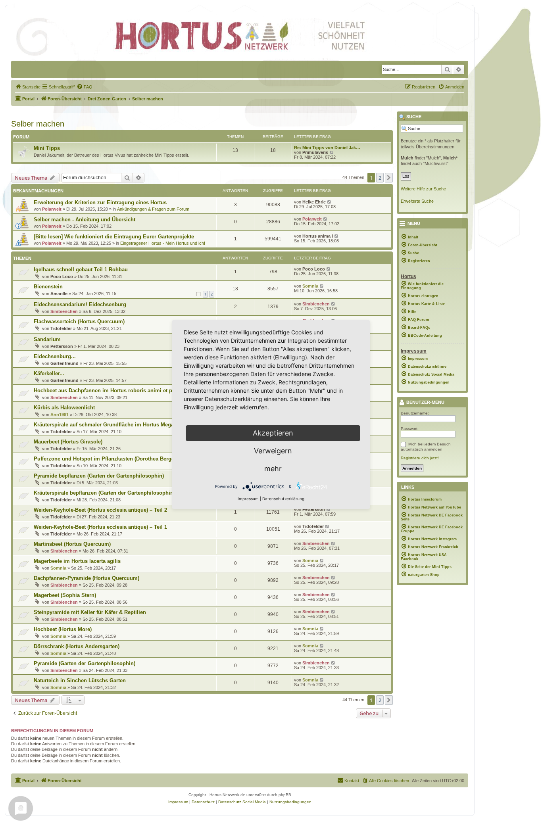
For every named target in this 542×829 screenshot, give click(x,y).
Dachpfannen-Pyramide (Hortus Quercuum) (86, 578)
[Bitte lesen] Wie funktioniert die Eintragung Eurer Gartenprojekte (114, 237)
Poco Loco (61, 276)
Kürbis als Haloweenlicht (64, 408)
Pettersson (61, 346)
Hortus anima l (317, 236)
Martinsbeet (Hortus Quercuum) (72, 544)
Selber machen (37, 123)
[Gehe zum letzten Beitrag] (329, 202)
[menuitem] (27, 87)
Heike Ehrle (314, 202)
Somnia (310, 286)
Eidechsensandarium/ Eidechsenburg (80, 304)
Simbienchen (64, 311)
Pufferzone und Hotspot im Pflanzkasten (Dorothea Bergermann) (113, 459)
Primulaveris (315, 152)
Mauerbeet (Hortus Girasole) (68, 442)
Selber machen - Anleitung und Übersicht (84, 220)
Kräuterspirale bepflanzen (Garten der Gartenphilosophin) (104, 493)
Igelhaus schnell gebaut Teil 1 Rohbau (81, 269)
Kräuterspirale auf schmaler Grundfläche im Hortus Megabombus (114, 425)
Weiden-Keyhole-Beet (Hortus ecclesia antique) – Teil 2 (100, 510)
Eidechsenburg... (55, 356)
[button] (389, 177)
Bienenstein (48, 287)
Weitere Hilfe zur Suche (423, 188)
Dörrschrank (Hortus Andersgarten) (76, 646)
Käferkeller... (49, 373)
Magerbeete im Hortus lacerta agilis (77, 561)
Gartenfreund (64, 363)
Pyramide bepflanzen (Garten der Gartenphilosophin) (99, 476)
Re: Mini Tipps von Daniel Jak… (327, 147)
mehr (273, 468)
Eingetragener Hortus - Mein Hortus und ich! (162, 243)
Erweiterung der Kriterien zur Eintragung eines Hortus (100, 202)
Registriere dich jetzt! (420, 458)
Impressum (248, 498)
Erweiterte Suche (417, 201)
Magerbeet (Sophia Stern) (65, 595)
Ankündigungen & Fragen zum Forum (153, 209)
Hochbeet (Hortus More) (63, 629)
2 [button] (380, 177)
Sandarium (47, 339)
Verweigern (273, 451)
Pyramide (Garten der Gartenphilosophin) (84, 663)
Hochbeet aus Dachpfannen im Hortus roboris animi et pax (106, 390)
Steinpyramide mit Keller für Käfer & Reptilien (90, 612)
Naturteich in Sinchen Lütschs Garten (80, 680)
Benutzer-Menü (424, 402)
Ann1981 (59, 414)
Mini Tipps (47, 148)
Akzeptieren (273, 433)
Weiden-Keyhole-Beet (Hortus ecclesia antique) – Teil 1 (100, 527)
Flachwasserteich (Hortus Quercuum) (79, 321)
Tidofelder (61, 328)
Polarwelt (52, 209)
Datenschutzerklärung (283, 498)
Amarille (58, 293)
